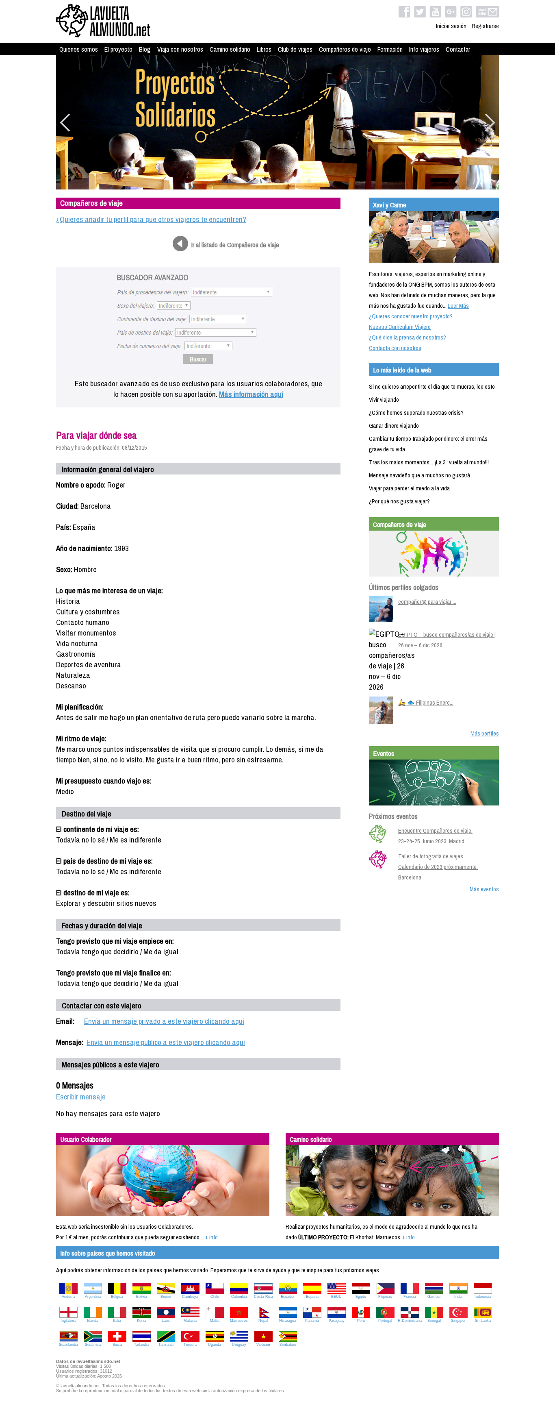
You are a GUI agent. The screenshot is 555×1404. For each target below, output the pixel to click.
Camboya (190, 1297)
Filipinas (385, 1297)
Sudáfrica (93, 1345)
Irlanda (92, 1321)
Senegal (434, 1321)
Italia (117, 1321)
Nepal (263, 1321)
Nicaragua (287, 1321)
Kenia (141, 1321)
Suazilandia (68, 1345)
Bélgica (117, 1297)
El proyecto (118, 49)
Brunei (165, 1297)
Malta (214, 1321)
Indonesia (483, 1297)
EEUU (336, 1297)
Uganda (214, 1345)
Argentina (93, 1297)
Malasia (190, 1321)
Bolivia (141, 1297)
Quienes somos (78, 49)
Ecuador (288, 1297)
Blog (145, 49)
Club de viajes (295, 49)
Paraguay (337, 1321)
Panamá (312, 1321)
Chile (214, 1297)
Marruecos (239, 1321)
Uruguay (239, 1345)
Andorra (68, 1297)
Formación (390, 49)
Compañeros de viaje (345, 49)
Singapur (458, 1321)
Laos (166, 1321)
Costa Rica (263, 1297)
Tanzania (165, 1345)
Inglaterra (68, 1321)
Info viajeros (424, 49)
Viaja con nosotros (180, 49)
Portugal (385, 1321)
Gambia (433, 1297)
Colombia (239, 1297)
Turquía (190, 1345)
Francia (409, 1297)
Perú (361, 1321)
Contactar (458, 49)
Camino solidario (230, 49)
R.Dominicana (410, 1321)
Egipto (361, 1297)
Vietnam (263, 1345)
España (312, 1297)
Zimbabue (288, 1345)
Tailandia (141, 1345)
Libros (264, 49)
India (458, 1297)
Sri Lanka (483, 1321)
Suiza (117, 1345)
